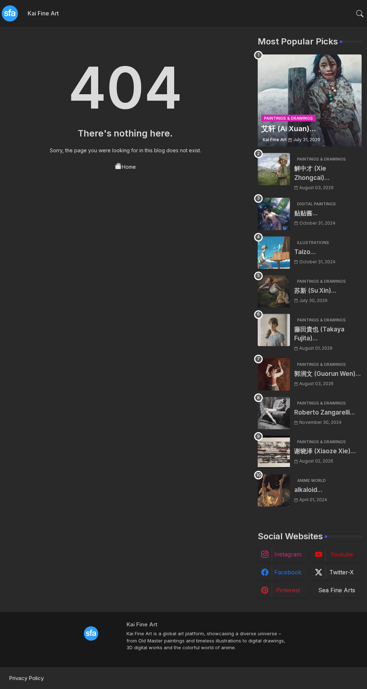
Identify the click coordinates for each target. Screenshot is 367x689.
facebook (287, 572)
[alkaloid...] (274, 490)
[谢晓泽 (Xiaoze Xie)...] (274, 452)
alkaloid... (308, 489)
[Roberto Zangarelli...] (274, 413)
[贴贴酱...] (274, 214)
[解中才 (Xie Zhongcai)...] (274, 169)
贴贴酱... (306, 213)
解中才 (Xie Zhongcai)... (312, 173)
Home (129, 167)
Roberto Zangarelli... (324, 412)
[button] (360, 13)
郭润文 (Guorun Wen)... (327, 373)
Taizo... (305, 251)
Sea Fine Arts (336, 590)
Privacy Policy (26, 678)
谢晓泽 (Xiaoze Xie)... (325, 451)
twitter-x (341, 572)
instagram (287, 554)
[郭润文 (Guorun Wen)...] (274, 374)
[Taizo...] (274, 252)
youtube (341, 554)
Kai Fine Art (43, 13)
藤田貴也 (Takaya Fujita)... (319, 334)
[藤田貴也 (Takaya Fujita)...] (274, 330)
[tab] (43, 13)
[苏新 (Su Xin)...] (274, 291)
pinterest (288, 590)
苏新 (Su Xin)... (315, 290)
